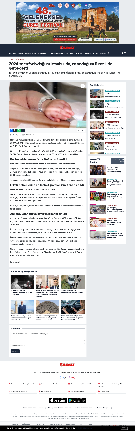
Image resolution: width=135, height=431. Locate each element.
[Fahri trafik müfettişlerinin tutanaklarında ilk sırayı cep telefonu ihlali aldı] (73, 307)
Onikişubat (42, 53)
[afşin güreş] (67, 22)
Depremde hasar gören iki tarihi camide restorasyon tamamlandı (21, 318)
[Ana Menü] (125, 53)
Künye (95, 53)
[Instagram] (69, 377)
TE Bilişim (114, 425)
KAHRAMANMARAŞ (112, 90)
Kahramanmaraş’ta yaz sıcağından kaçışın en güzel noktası (114, 105)
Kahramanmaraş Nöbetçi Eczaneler (23, 384)
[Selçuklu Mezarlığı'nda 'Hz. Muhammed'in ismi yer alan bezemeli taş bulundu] (47, 307)
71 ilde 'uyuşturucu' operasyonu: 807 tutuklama (111, 147)
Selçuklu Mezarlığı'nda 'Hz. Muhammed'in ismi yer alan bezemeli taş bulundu (47, 318)
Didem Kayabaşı (16, 135)
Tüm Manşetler (46, 391)
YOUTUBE (82, 424)
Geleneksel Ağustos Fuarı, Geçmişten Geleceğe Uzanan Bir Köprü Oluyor (114, 137)
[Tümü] (123, 85)
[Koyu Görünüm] (122, 53)
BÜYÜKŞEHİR (14, 424)
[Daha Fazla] (23, 130)
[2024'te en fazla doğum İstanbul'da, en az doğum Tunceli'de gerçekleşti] (47, 105)
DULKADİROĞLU (39, 424)
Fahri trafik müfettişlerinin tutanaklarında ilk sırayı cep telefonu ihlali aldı (72, 318)
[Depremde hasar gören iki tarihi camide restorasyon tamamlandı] (22, 307)
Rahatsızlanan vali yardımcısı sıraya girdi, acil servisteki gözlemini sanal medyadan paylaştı (114, 126)
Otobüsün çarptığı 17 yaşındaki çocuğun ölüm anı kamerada (21, 292)
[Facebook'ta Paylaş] (11, 130)
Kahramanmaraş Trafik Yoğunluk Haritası (110, 385)
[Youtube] (73, 377)
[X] (65, 377)
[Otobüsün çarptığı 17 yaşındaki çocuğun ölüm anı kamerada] (22, 282)
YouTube (87, 53)
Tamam (124, 428)
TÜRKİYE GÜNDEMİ (55, 424)
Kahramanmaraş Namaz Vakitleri (82, 384)
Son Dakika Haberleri (78, 391)
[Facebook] (62, 377)
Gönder (15, 351)
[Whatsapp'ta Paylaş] (19, 130)
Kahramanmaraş (16, 53)
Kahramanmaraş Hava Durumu (51, 384)
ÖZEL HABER (70, 424)
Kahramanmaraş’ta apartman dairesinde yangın (113, 95)
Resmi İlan (68, 53)
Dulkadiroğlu (30, 53)
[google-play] (77, 400)
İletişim (103, 53)
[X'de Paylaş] (15, 130)
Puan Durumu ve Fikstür (19, 391)
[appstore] (58, 400)
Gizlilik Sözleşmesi (85, 428)
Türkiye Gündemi (56, 53)
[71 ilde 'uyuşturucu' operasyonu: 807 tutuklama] (73, 282)
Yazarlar (78, 53)
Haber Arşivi (105, 391)
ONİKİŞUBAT (26, 424)
